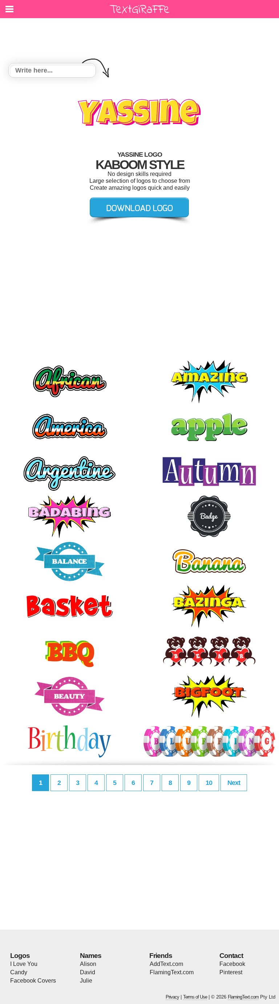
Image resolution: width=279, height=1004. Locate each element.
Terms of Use (195, 997)
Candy (18, 972)
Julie (86, 981)
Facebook (232, 964)
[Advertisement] (141, 36)
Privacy (172, 997)
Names (90, 955)
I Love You (23, 964)
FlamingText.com (172, 972)
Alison (88, 964)
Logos (20, 955)
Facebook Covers (33, 981)
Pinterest (230, 972)
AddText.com (166, 964)
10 (209, 782)
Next (233, 782)
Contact (231, 955)
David (87, 972)
